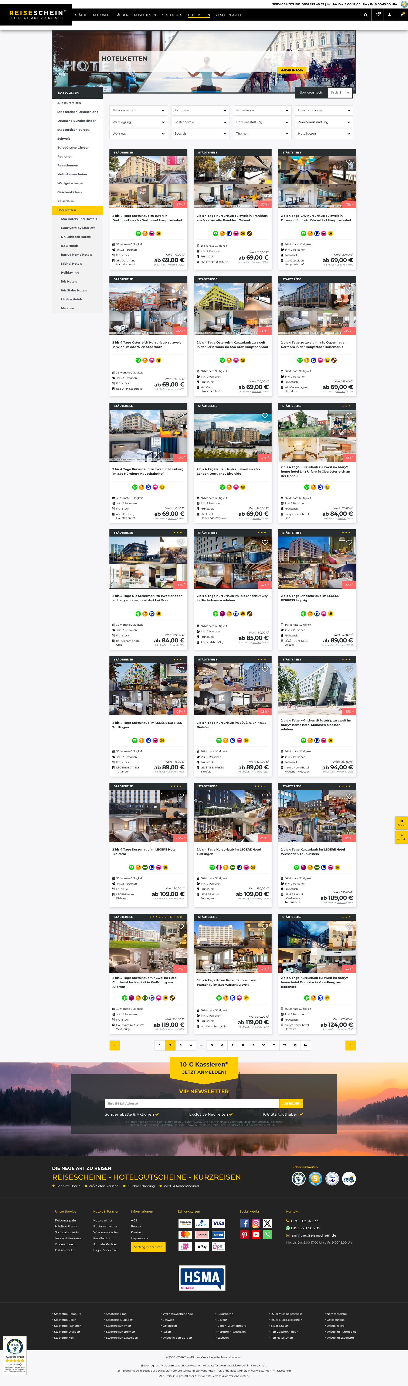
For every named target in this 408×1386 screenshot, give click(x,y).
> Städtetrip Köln (63, 1337)
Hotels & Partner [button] (106, 1211)
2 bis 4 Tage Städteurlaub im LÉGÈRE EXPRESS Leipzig (310, 598)
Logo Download (105, 1250)
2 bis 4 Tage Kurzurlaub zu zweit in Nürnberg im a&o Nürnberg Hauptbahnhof (148, 471)
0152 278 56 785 (305, 1228)
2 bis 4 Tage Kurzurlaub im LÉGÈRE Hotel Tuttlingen (229, 852)
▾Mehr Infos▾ (291, 70)
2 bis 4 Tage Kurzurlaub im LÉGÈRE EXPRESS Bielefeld (231, 725)
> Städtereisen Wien (117, 1325)
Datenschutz (64, 1250)
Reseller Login (103, 1238)
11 (274, 1045)
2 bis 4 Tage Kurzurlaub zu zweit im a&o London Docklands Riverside (228, 471)
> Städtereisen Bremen (119, 1331)
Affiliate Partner (105, 1244)
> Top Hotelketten (281, 1337)
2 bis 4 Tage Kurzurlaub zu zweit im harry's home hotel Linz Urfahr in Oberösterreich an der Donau (315, 471)
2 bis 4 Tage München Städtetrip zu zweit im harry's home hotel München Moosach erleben (316, 725)
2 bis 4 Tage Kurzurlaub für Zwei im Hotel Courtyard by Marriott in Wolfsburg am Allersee (144, 982)
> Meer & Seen (278, 1325)
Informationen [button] (142, 1211)
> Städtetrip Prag (115, 1313)
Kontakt (137, 1232)
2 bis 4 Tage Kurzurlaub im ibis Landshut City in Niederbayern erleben (232, 598)
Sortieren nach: (311, 92)
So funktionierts (67, 1232)
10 (263, 1045)
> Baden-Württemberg (230, 1325)
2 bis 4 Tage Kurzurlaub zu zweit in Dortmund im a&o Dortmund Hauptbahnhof (147, 218)
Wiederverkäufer (105, 1232)
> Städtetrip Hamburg (66, 1313)
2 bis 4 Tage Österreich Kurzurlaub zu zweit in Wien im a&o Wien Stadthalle (146, 345)
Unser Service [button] (65, 1211)
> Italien (166, 1331)
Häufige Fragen (66, 1226)
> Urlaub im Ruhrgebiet (340, 1331)
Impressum (139, 1238)
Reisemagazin (65, 1220)
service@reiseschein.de (314, 1235)
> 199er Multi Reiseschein (285, 1319)
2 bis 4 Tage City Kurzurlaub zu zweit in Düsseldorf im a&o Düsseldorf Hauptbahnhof (316, 218)
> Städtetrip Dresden (66, 1331)
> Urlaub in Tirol (335, 1325)
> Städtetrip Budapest (118, 1319)
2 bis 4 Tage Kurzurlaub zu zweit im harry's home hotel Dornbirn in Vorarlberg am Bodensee (314, 982)
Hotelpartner (102, 1220)
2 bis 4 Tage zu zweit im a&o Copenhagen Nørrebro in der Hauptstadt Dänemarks (314, 345)
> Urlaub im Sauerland (339, 1337)
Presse (136, 1226)
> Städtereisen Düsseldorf (121, 1337)
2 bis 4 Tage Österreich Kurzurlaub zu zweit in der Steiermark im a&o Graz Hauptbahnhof (232, 345)
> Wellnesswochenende (177, 1313)
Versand (172, 265)
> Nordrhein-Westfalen (230, 1331)
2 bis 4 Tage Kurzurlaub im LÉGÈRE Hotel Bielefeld (144, 852)
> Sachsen (222, 1337)
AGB (196, 1121)
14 (305, 1045)
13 (295, 1045)
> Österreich (169, 1325)
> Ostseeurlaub (335, 1319)
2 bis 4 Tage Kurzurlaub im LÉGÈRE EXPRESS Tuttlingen (147, 725)
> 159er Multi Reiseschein (285, 1313)
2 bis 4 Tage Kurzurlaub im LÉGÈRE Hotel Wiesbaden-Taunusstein (313, 852)
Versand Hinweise (68, 1238)
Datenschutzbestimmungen (248, 1121)
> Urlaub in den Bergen (176, 1337)
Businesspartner (105, 1226)
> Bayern (221, 1319)
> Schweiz (167, 1319)
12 (284, 1045)
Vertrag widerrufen (148, 1247)
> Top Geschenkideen (283, 1331)
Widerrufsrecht (66, 1244)
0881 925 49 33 (305, 1221)
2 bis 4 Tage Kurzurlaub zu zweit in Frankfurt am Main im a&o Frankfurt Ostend (232, 218)
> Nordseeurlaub (336, 1313)
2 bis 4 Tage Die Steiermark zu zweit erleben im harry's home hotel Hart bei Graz (147, 598)
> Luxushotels (224, 1313)
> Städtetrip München (67, 1325)
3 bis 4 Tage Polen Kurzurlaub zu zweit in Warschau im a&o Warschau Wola (229, 982)
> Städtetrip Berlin (64, 1319)
